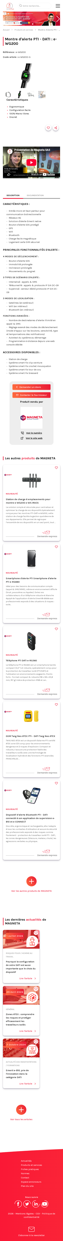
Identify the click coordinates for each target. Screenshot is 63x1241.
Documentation (35, 195)
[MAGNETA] (8, 475)
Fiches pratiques (30, 1169)
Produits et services (24, 30)
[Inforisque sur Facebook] (18, 1207)
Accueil (6, 30)
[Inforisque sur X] (27, 1207)
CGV (38, 1213)
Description (13, 195)
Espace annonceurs (31, 1181)
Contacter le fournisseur (33, 395)
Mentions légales (25, 1213)
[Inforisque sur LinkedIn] (36, 1207)
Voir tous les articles (21, 1119)
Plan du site (27, 1186)
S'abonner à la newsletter (31, 1235)
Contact (25, 1177)
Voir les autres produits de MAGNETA (31, 891)
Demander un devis (30, 387)
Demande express (47, 536)
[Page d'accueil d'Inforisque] (10, 7)
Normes (25, 1173)
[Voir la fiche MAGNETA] (31, 430)
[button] (58, 19)
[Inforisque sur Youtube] (45, 1207)
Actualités (26, 1160)
